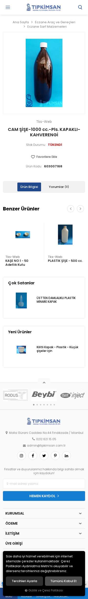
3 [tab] (41, 405)
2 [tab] (37, 405)
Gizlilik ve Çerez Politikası (45, 590)
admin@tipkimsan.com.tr (46, 445)
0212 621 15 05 (46, 439)
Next (80, 208)
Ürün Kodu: (34, 166)
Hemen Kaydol (42, 496)
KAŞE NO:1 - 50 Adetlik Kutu (16, 262)
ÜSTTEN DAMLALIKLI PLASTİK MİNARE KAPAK (56, 300)
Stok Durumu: (36, 144)
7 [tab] (54, 405)
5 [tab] (47, 405)
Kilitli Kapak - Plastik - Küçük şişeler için (57, 349)
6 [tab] (51, 405)
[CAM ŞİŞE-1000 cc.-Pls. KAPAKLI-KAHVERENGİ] (44, 73)
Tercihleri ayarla (24, 581)
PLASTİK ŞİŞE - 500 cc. (65, 260)
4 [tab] (44, 405)
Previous (70, 208)
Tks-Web (12, 256)
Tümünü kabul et (63, 581)
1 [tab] (34, 405)
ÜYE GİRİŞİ (13, 543)
